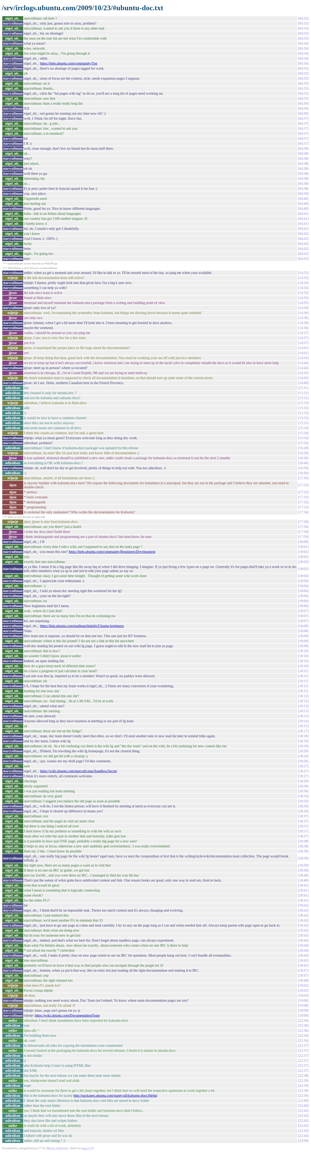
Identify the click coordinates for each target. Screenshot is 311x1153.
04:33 (303, 23)
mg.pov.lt (87, 1148)
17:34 (303, 512)
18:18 (303, 736)
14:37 (303, 333)
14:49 (303, 383)
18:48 (303, 980)
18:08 (303, 626)
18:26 (303, 761)
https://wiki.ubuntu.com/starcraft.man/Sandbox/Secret (78, 771)
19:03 (303, 990)
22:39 (303, 1080)
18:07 (303, 611)
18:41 (303, 885)
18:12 (303, 696)
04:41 (303, 213)
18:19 (303, 741)
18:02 (303, 552)
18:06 (303, 591)
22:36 (303, 1020)
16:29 (303, 453)
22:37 (303, 1045)
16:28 (303, 448)
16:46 (303, 463)
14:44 (303, 363)
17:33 (303, 485)
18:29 (303, 781)
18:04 (303, 576)
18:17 (303, 731)
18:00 (303, 542)
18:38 (303, 841)
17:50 (303, 522)
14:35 (303, 293)
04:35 (303, 68)
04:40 (303, 198)
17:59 (303, 537)
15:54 (303, 438)
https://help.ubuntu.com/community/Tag (68, 63)
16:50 (303, 468)
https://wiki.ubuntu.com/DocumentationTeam (67, 1015)
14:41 (303, 348)
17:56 (303, 527)
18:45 (303, 960)
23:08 (303, 1141)
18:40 (303, 870)
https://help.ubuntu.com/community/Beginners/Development (112, 552)
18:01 (303, 547)
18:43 (303, 925)
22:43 (303, 1121)
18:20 (303, 751)
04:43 (303, 254)
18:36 (303, 806)
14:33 (303, 278)
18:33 (303, 796)
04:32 (303, 18)
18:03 (303, 569)
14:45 (303, 373)
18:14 (303, 721)
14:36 (303, 308)
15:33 (303, 403)
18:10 (303, 651)
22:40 (303, 1100)
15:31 (303, 388)
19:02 (303, 985)
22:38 (303, 1075)
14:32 (303, 273)
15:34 (303, 433)
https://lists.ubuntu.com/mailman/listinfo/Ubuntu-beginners (82, 626)
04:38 (303, 148)
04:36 (303, 103)
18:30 (303, 786)
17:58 (303, 532)
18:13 (303, 701)
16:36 (303, 458)
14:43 (303, 358)
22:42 (303, 1110)
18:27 (303, 766)
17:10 (303, 478)
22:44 (303, 1136)
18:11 (303, 671)
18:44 (303, 940)
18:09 (303, 636)
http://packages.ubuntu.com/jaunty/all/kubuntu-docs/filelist (115, 1095)
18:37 (303, 816)
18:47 (303, 970)
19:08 (303, 1000)
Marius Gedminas (57, 1148)
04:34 (303, 43)
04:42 (303, 229)
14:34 (303, 283)
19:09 (303, 1010)
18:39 (303, 851)
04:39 (303, 193)
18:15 (303, 726)
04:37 (303, 118)
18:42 (303, 905)
